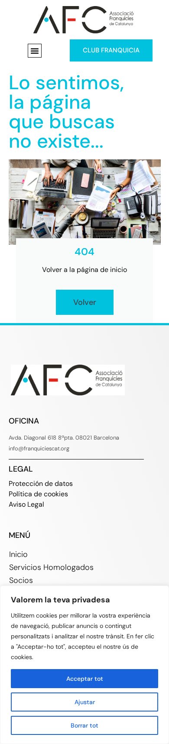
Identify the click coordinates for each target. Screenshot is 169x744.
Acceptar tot (84, 679)
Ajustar (85, 702)
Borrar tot (84, 725)
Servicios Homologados (51, 567)
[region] (84, 664)
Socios (21, 580)
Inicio (18, 554)
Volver (84, 302)
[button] (35, 51)
